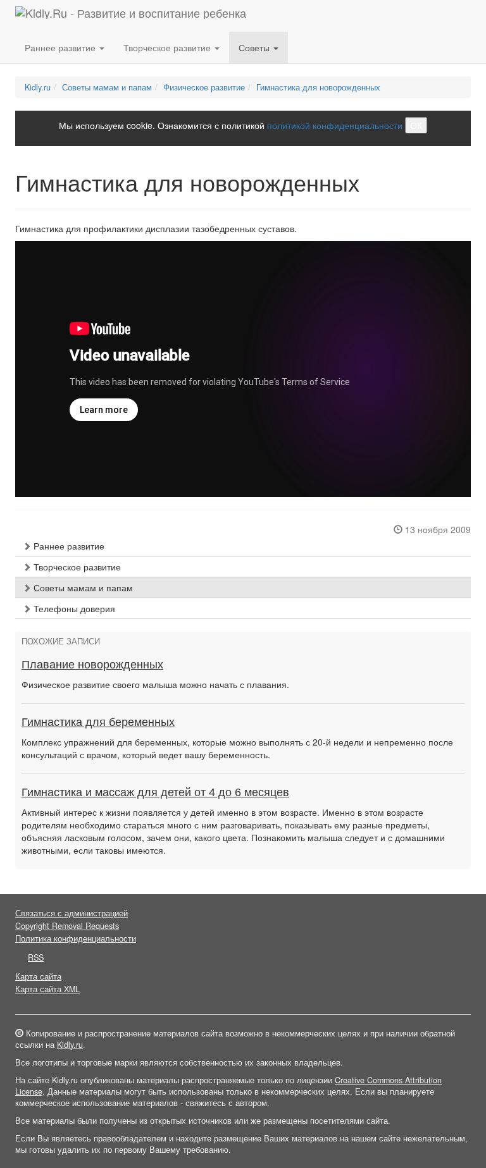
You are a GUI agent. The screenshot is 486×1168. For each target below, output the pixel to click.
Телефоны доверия (73, 608)
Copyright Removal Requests (67, 925)
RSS (36, 957)
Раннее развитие (67, 545)
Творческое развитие (76, 566)
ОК (416, 125)
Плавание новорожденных (92, 664)
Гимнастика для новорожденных (318, 87)
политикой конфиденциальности (334, 125)
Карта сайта (38, 976)
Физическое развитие (204, 87)
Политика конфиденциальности (75, 938)
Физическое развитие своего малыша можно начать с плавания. (155, 684)
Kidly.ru (38, 87)
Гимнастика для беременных (98, 722)
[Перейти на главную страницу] (131, 16)
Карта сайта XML (47, 989)
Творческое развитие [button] (168, 47)
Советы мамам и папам (107, 87)
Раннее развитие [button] (61, 47)
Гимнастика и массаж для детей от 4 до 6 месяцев (155, 792)
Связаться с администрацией (71, 913)
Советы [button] (255, 47)
